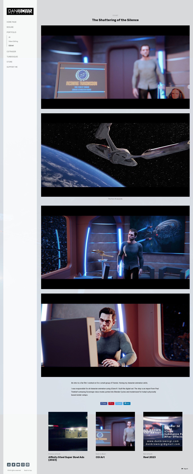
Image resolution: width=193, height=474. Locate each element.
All (9, 37)
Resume (10, 27)
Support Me (12, 67)
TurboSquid (12, 57)
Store (9, 62)
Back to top (28, 470)
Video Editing (13, 41)
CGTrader (11, 52)
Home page (11, 22)
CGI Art (11, 46)
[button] (184, 469)
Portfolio (11, 32)
